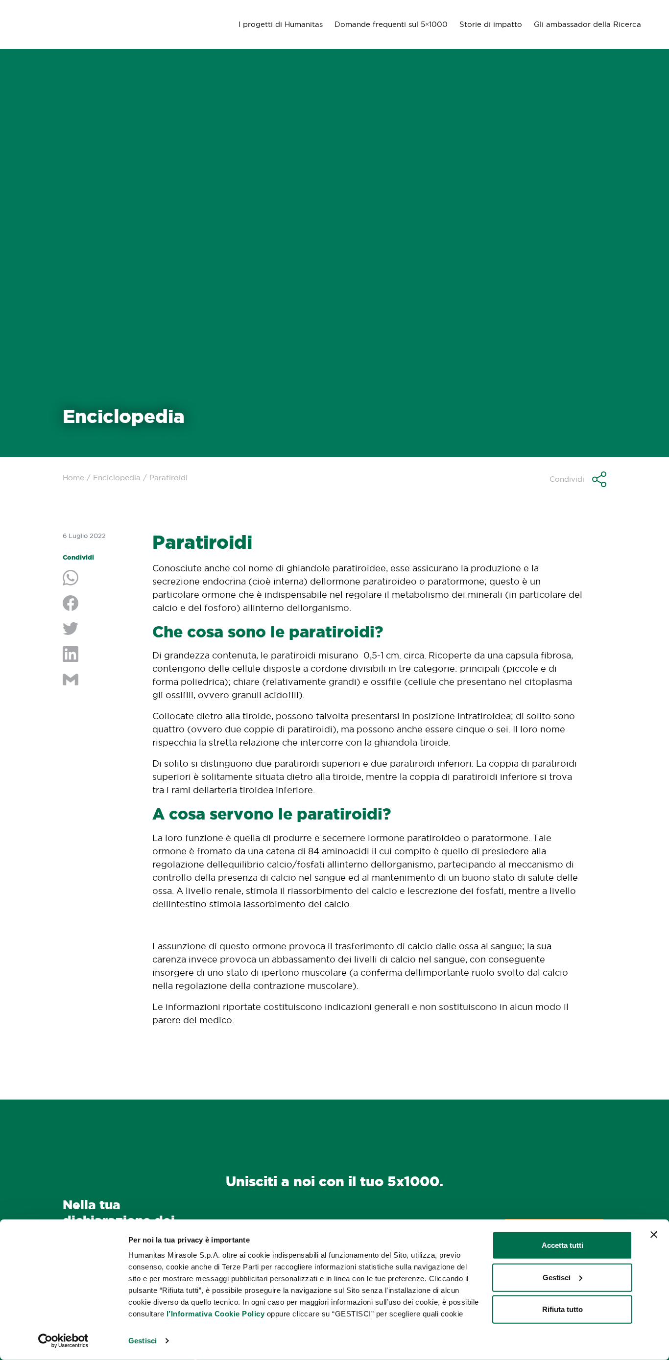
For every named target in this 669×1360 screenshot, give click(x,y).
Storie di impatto (490, 24)
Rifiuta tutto (562, 1309)
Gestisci (142, 1341)
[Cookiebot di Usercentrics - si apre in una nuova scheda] (63, 1341)
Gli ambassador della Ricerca (587, 24)
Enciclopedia (117, 477)
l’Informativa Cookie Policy (216, 1314)
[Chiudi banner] (653, 1234)
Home (73, 477)
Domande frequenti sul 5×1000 (391, 24)
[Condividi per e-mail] (100, 680)
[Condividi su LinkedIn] (100, 655)
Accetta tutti (562, 1245)
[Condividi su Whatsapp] (100, 578)
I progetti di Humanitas (281, 24)
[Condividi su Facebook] (100, 604)
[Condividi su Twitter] (100, 629)
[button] (578, 479)
